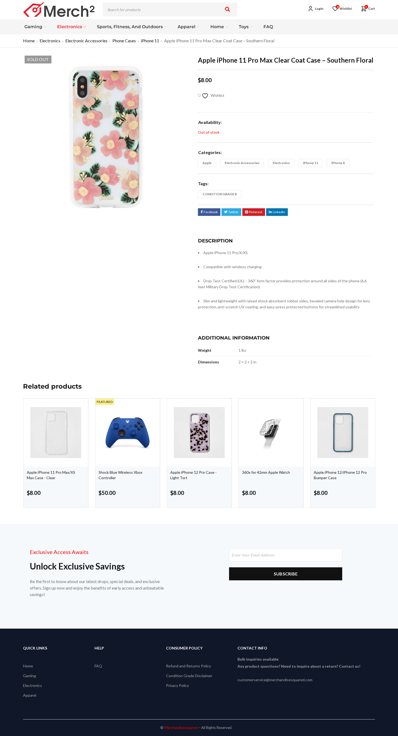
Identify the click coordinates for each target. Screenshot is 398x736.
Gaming (29, 675)
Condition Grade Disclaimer (189, 675)
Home (29, 40)
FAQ (98, 666)
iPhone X (338, 163)
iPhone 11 (150, 40)
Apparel (29, 695)
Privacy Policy (177, 685)
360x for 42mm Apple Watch (266, 472)
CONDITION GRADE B (220, 194)
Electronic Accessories (86, 40)
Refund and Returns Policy (188, 666)
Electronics (50, 40)
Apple (207, 163)
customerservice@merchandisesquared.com (274, 679)
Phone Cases (124, 40)
